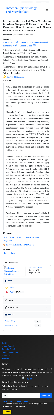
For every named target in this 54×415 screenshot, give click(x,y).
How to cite (13, 307)
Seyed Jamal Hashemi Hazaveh (34, 42)
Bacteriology (9, 253)
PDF (15, 292)
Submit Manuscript (10, 352)
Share (10, 300)
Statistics (12, 314)
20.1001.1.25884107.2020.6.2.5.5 (20, 244)
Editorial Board (8, 349)
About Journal (8, 346)
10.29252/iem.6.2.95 (15, 77)
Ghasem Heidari (10, 42)
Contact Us (6, 355)
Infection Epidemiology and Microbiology (21, 10)
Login (28, 2)
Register (44, 2)
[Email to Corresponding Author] (34, 45)
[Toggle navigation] (47, 10)
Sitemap (5, 358)
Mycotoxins (9, 237)
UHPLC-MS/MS (32, 237)
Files (10, 280)
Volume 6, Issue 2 (36, 267)
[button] (26, 406)
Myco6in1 (8, 240)
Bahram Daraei (26, 45)
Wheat (19, 237)
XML (11, 287)
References (13, 262)
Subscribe (46, 395)
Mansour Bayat (9, 45)
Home (4, 343)
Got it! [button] (7, 412)
